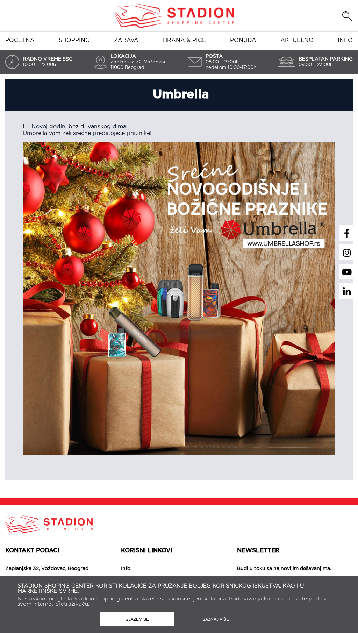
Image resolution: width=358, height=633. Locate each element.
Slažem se (137, 619)
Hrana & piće (184, 40)
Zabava (126, 40)
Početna (20, 40)
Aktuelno (297, 40)
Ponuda (243, 40)
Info (345, 40)
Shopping (74, 40)
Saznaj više (215, 619)
